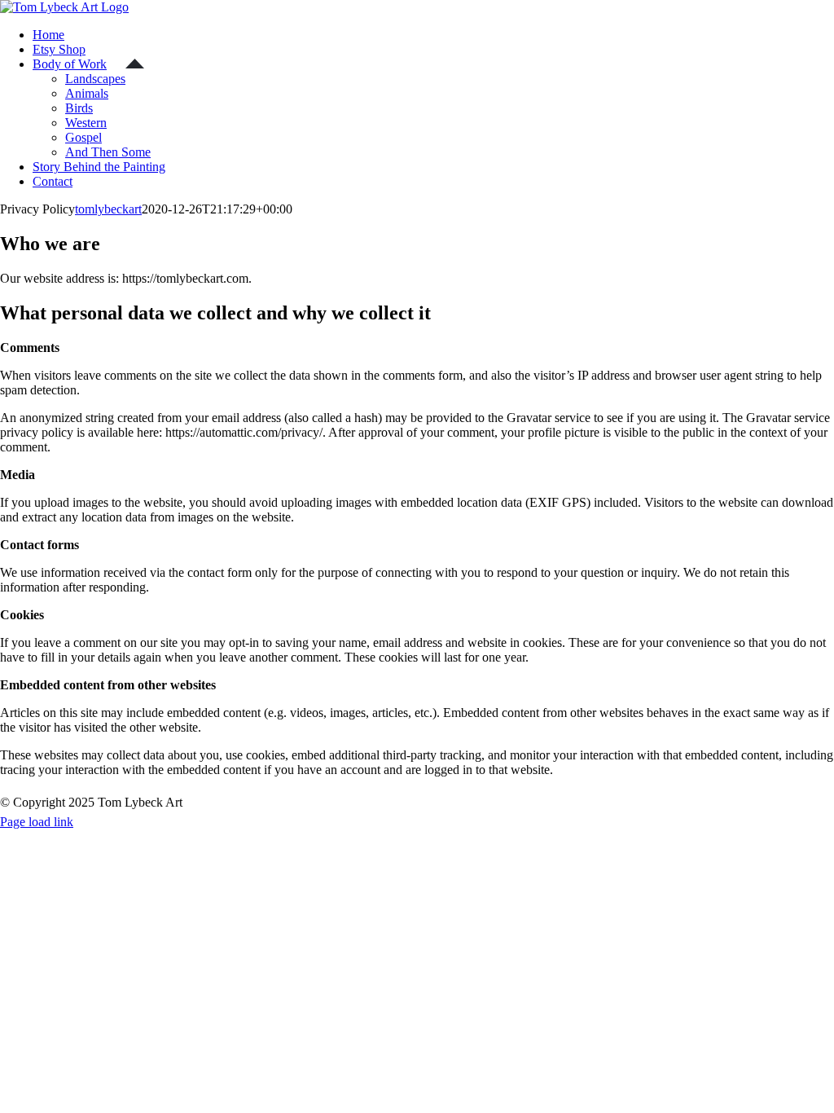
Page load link (36, 822)
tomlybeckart (108, 209)
